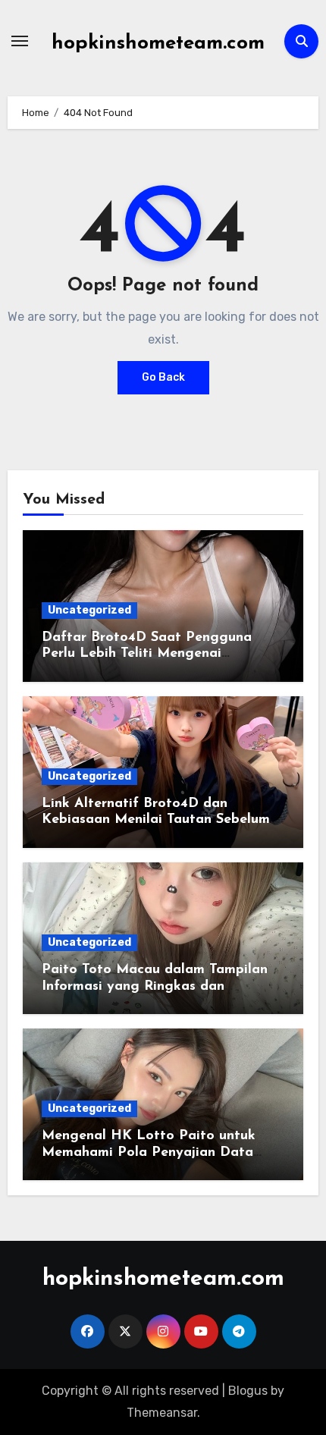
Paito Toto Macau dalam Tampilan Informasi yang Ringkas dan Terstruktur (155, 986)
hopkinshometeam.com (158, 43)
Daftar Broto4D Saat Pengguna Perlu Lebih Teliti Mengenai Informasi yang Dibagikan (147, 654)
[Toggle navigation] (20, 41)
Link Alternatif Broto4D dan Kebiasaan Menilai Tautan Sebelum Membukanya (156, 820)
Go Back (163, 377)
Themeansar (162, 1412)
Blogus (248, 1390)
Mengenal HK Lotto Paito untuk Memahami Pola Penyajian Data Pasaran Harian (148, 1152)
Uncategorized (89, 610)
